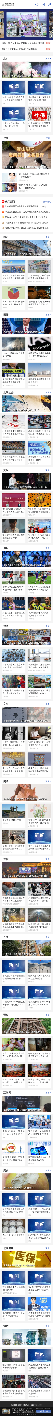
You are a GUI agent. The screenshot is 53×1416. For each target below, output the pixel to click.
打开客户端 (43, 1411)
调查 (5, 1014)
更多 (48, 58)
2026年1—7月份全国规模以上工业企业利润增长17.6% (29, 217)
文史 (5, 703)
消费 (5, 1326)
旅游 (5, 625)
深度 (5, 859)
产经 (5, 937)
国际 (5, 314)
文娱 (5, 470)
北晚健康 (8, 1248)
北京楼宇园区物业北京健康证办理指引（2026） (26, 206)
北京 (5, 58)
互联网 (7, 1092)
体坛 (5, 548)
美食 (5, 1170)
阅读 (5, 781)
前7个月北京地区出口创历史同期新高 (19, 49)
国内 (5, 236)
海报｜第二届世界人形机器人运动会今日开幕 (23, 43)
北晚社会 (8, 392)
